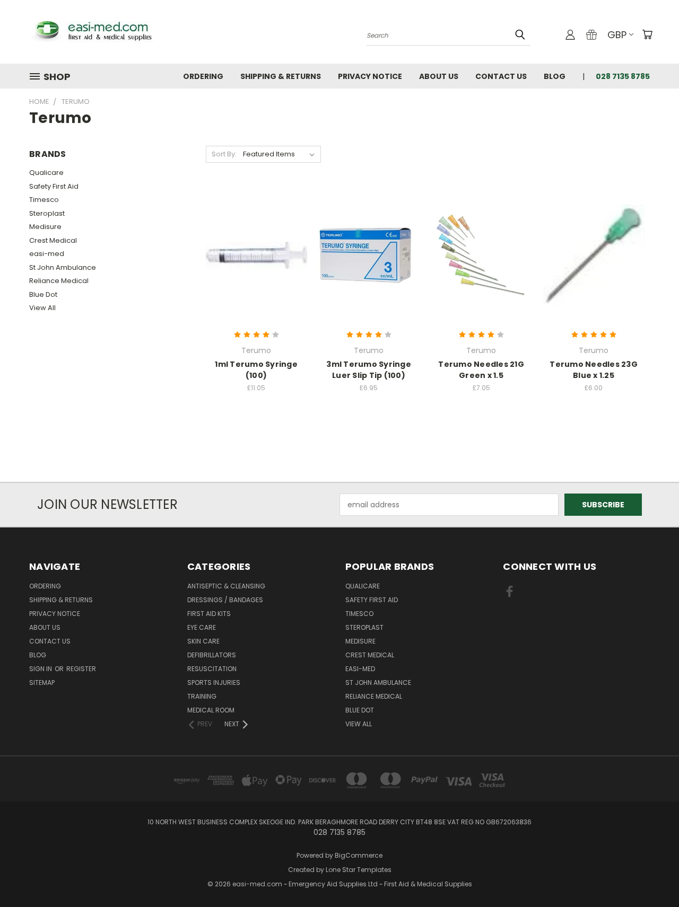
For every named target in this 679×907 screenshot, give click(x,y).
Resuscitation (212, 668)
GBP (616, 34)
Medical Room (210, 710)
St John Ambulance (62, 267)
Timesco (44, 200)
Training (201, 696)
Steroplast (47, 213)
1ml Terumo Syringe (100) (256, 370)
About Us (438, 76)
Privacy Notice (370, 76)
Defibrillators (211, 654)
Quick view (256, 233)
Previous (651, 874)
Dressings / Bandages (225, 599)
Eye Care (201, 627)
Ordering (203, 76)
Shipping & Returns (280, 76)
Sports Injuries (213, 682)
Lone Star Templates (358, 869)
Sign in (41, 668)
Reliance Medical (59, 281)
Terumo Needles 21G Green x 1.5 (481, 370)
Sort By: (224, 154)
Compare (252, 254)
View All (42, 308)
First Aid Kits (209, 613)
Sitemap (42, 682)
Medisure (45, 227)
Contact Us (501, 76)
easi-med (46, 254)
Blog (554, 76)
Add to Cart (256, 273)
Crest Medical (53, 240)
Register (81, 668)
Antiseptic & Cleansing (226, 586)
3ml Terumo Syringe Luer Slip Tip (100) (368, 370)
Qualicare (46, 173)
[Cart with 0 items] (647, 34)
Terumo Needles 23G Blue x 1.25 (594, 370)
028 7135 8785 (623, 76)
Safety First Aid (54, 186)
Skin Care (203, 641)
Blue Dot (43, 294)
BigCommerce (358, 855)
